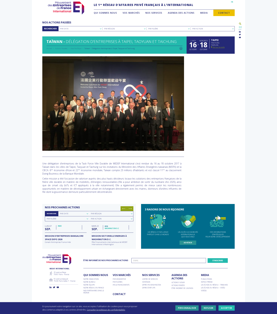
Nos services (153, 12)
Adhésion (146, 282)
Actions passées (178, 285)
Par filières (117, 282)
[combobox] (80, 28)
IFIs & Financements (121, 285)
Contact (224, 12)
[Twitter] (240, 35)
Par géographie (119, 279)
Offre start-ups (148, 288)
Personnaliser (187, 308)
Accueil (49, 48)
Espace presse (207, 282)
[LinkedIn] (240, 32)
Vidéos (203, 291)
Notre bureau (89, 282)
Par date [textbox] (64, 213)
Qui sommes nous (105, 12)
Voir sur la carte (219, 47)
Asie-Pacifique (76, 48)
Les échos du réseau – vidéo (213, 288)
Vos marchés (131, 12)
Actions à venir (178, 282)
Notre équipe (89, 285)
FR (232, 2)
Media (204, 12)
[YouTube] (240, 37)
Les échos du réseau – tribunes (214, 285)
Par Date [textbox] (64, 28)
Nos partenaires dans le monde (93, 292)
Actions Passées (61, 48)
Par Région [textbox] (109, 28)
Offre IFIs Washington (151, 285)
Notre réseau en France (93, 288)
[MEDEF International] (66, 8)
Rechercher (50, 28)
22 (95, 228)
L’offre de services (150, 279)
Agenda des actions (181, 12)
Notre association (91, 279)
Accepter (226, 308)
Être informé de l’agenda (182, 288)
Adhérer (188, 243)
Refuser (208, 308)
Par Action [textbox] (197, 28)
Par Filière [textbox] (153, 28)
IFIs (106, 226)
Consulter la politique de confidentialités (106, 309)
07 (48, 228)
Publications (206, 279)
